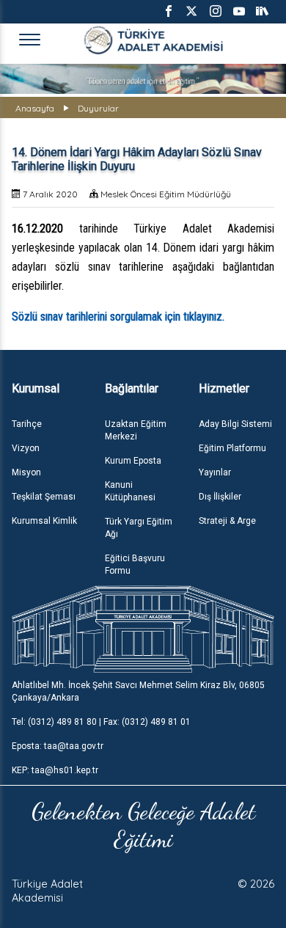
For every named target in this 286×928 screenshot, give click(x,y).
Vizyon (26, 448)
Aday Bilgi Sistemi (235, 424)
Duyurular (98, 108)
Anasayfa (34, 108)
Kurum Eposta (133, 461)
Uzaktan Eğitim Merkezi (135, 430)
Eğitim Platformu (232, 448)
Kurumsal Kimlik (44, 521)
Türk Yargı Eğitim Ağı (138, 527)
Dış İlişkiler (220, 497)
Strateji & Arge (227, 521)
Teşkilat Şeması (44, 497)
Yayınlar (215, 472)
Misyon (26, 472)
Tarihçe (27, 424)
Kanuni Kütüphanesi (130, 491)
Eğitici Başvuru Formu (135, 564)
